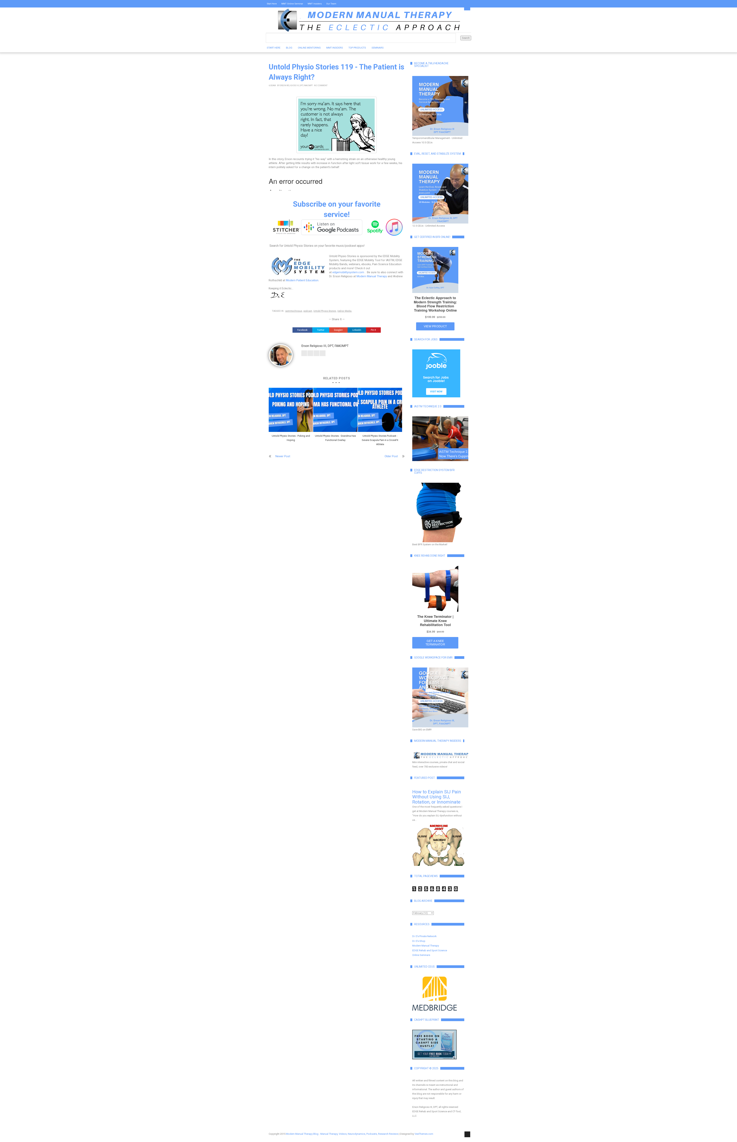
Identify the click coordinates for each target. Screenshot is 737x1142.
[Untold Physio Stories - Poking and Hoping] (291, 410)
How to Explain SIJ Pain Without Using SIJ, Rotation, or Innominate (436, 797)
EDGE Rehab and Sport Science (429, 950)
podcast (307, 311)
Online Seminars (421, 955)
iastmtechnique (293, 311)
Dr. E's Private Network (424, 936)
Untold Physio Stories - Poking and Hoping (291, 437)
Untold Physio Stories (324, 311)
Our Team (331, 3)
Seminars (378, 47)
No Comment (320, 85)
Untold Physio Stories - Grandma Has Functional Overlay (335, 437)
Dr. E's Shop (418, 941)
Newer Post (282, 456)
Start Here (272, 3)
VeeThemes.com (424, 1133)
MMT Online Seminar (292, 3)
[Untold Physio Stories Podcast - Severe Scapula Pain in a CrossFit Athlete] (380, 410)
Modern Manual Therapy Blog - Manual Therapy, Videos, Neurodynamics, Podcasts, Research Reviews (342, 1133)
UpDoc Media (344, 311)
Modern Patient (296, 280)
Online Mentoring (309, 47)
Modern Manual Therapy (372, 276)
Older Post (391, 456)
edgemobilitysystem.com (348, 272)
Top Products (357, 47)
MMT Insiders (315, 3)
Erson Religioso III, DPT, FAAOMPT (296, 85)
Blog (289, 47)
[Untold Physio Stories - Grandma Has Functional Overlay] (335, 410)
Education (312, 280)
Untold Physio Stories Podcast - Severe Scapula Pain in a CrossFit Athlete (380, 440)
